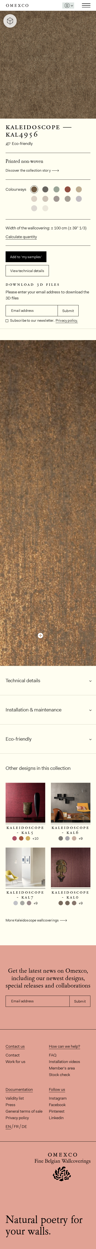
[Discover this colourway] (40, 635)
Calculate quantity (21, 236)
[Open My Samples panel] (68, 5)
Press (10, 1104)
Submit (68, 310)
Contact (13, 1055)
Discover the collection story (28, 170)
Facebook (57, 1104)
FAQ (52, 1055)
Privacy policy (17, 1118)
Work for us (15, 1061)
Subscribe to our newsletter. (31, 320)
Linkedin (56, 1118)
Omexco (17, 5)
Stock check (59, 1074)
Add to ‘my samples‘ (26, 257)
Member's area (62, 1068)
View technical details (27, 270)
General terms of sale (24, 1111)
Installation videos (64, 1061)
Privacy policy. (67, 320)
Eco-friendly (22, 143)
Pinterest (57, 1111)
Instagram (58, 1098)
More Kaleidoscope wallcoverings (32, 920)
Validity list (15, 1098)
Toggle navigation (86, 5)
